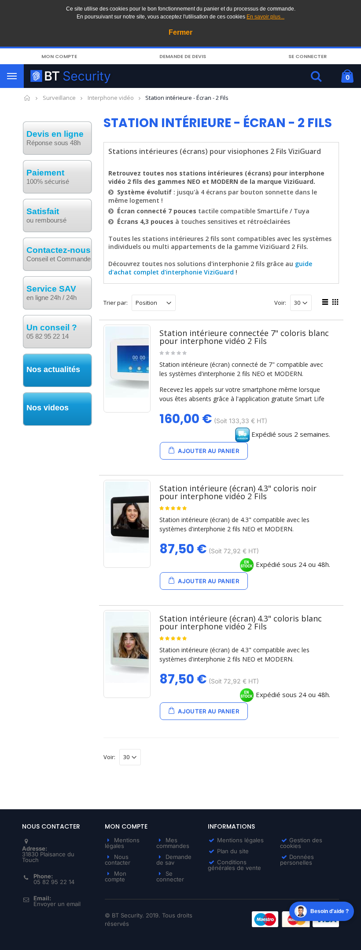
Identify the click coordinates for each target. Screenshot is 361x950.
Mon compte (59, 56)
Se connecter (307, 56)
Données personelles (297, 859)
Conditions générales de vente (234, 865)
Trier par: (115, 303)
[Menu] (12, 76)
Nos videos (47, 407)
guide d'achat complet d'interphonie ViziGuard (210, 267)
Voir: (280, 303)
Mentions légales (122, 843)
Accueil (27, 98)
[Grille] (334, 303)
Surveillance (59, 98)
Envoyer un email (57, 903)
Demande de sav (174, 859)
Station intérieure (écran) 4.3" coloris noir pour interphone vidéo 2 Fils (238, 492)
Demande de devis (182, 56)
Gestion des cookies (301, 843)
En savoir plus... (265, 17)
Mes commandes (172, 843)
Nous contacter (117, 859)
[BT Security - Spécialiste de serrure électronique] (146, 76)
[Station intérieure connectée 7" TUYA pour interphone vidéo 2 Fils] (127, 362)
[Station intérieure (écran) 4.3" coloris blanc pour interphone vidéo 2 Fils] (127, 647)
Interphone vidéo (111, 98)
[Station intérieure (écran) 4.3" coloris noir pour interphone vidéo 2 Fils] (127, 517)
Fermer (180, 32)
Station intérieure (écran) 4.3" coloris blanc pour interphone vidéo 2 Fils (240, 622)
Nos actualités (53, 369)
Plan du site (233, 851)
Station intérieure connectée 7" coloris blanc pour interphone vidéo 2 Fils (244, 337)
